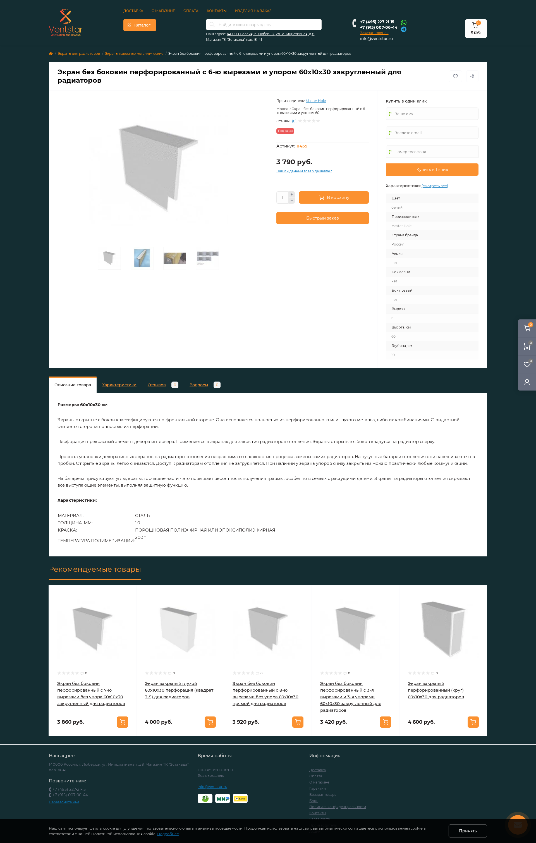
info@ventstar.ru (376, 38)
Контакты (217, 11)
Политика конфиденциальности (337, 807)
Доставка (133, 11)
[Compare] (128, 615)
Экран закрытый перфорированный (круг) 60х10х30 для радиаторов (436, 690)
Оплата (190, 11)
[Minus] (292, 201)
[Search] (212, 24)
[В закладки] (455, 76)
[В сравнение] (472, 76)
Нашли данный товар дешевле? (304, 171)
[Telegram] (403, 28)
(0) (294, 121)
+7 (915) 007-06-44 (379, 27)
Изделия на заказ (253, 11)
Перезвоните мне (64, 802)
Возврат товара (322, 794)
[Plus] (292, 194)
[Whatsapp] (403, 22)
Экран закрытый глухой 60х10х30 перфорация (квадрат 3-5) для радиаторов (179, 690)
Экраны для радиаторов (79, 53)
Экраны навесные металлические (134, 53)
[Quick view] (128, 594)
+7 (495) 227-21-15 (377, 21)
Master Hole (316, 101)
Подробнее (168, 834)
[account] (527, 381)
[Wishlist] (128, 604)
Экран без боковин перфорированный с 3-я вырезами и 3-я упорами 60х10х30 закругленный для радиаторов (350, 697)
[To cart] (122, 722)
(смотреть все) (435, 186)
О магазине (163, 11)
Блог (313, 801)
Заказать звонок (374, 33)
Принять (468, 831)
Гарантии (317, 788)
